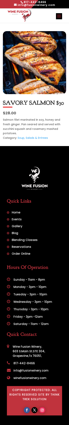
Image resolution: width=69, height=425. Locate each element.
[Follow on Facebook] (27, 410)
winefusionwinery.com (29, 378)
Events (17, 219)
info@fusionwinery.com (30, 370)
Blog (15, 233)
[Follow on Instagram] (42, 410)
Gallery (17, 226)
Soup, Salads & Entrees (33, 138)
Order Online (21, 254)
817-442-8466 (24, 363)
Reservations (21, 247)
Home (16, 212)
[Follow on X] (34, 410)
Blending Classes (25, 240)
